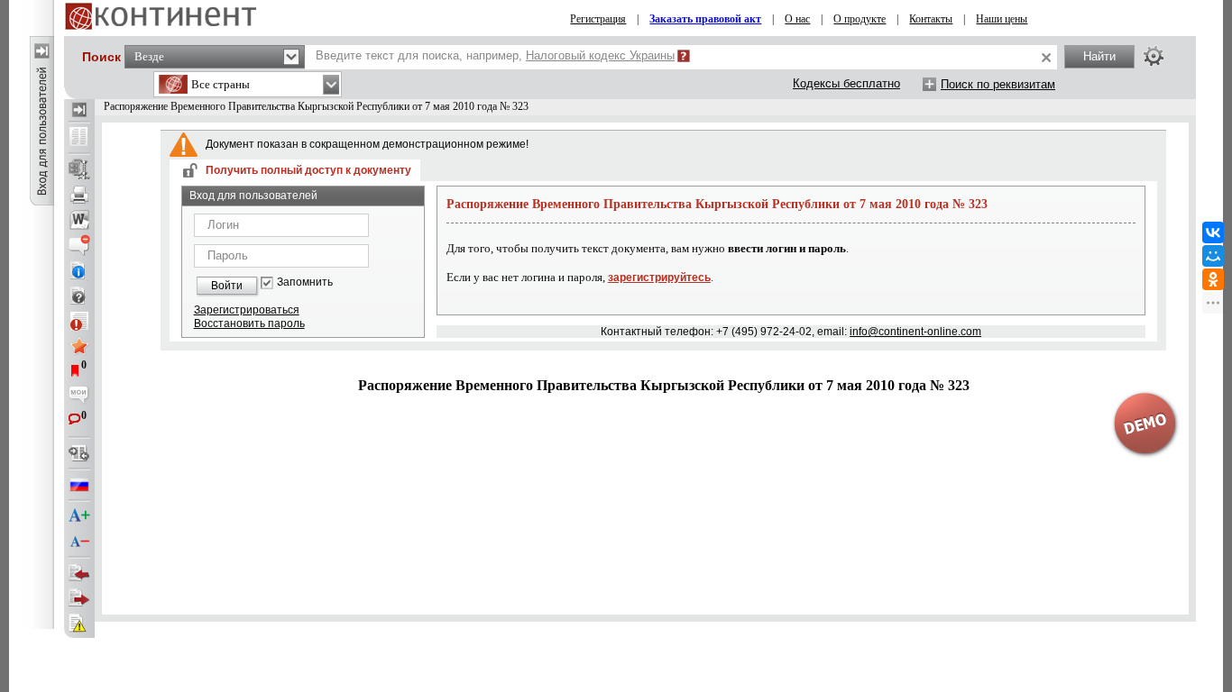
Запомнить (305, 282)
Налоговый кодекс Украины (600, 55)
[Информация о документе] (79, 270)
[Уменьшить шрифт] (79, 541)
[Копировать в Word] (79, 220)
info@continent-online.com (915, 331)
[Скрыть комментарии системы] (79, 245)
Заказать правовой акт (705, 19)
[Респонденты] (79, 598)
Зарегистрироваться (246, 310)
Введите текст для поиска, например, (495, 55)
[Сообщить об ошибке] (79, 623)
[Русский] (79, 485)
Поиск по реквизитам (998, 84)
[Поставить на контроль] (79, 321)
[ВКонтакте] (1213, 232)
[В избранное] (79, 346)
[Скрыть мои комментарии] (79, 396)
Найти (1099, 56)
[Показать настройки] (1153, 56)
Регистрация (598, 19)
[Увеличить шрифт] (79, 516)
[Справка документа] (79, 295)
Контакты (930, 19)
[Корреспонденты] (79, 573)
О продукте (859, 19)
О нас (797, 19)
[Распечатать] (79, 194)
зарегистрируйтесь (659, 277)
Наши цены (1001, 19)
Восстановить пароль (249, 323)
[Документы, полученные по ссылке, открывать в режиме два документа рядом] (79, 138)
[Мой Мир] (1213, 256)
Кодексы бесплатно (846, 83)
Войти (227, 285)
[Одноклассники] (1213, 279)
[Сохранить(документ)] (79, 169)
